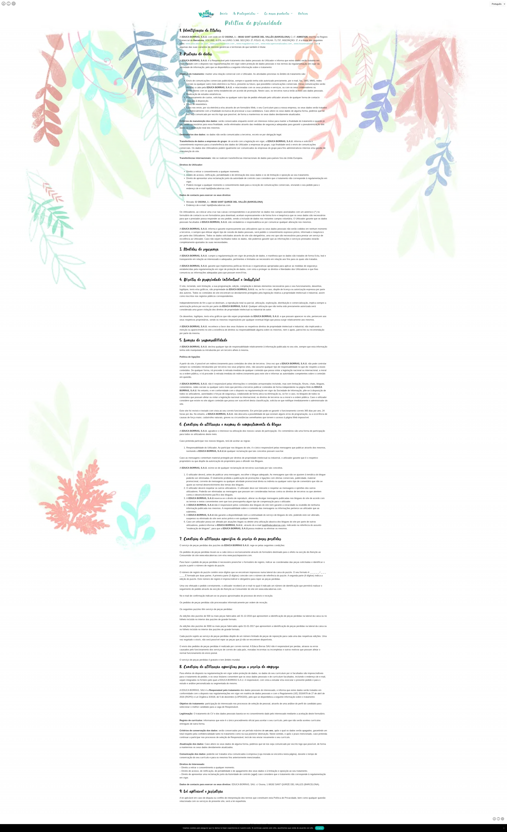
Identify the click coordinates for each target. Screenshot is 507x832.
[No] (503, 828)
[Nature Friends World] (207, 13)
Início (224, 13)
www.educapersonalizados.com (276, 43)
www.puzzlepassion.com (222, 43)
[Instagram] (14, 4)
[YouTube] (9, 4)
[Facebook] (4, 4)
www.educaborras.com (197, 43)
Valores (303, 13)
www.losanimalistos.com (306, 43)
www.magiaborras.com (247, 43)
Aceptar (319, 828)
